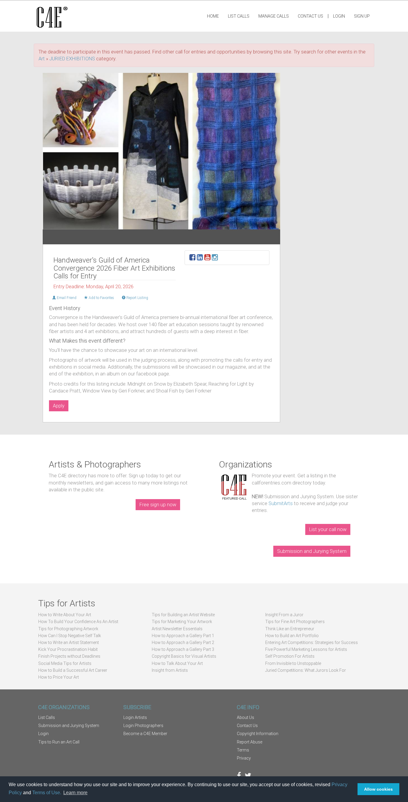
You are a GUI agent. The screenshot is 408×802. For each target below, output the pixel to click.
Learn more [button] (75, 792)
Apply (59, 406)
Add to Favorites (101, 298)
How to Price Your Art (58, 677)
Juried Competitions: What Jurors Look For (305, 670)
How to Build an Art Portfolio (292, 635)
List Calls (238, 16)
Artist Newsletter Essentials (177, 628)
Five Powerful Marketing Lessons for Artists (306, 649)
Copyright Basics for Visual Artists (184, 656)
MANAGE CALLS (273, 16)
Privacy (244, 758)
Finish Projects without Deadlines (69, 656)
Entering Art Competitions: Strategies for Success (311, 642)
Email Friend (66, 298)
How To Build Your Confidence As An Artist (78, 621)
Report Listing (136, 298)
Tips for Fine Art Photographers (295, 621)
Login (339, 16)
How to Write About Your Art (64, 614)
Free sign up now (157, 504)
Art (42, 59)
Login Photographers (143, 725)
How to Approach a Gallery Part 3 (183, 649)
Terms (243, 750)
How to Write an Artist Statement (68, 642)
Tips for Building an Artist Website (183, 614)
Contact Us (310, 16)
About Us (245, 717)
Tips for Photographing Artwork (68, 628)
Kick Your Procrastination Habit (68, 649)
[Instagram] (215, 258)
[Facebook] (192, 258)
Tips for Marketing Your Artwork (182, 621)
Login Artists (135, 717)
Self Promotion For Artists (290, 656)
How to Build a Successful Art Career (72, 670)
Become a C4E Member (145, 733)
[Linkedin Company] (200, 258)
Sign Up (362, 16)
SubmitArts (281, 503)
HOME (213, 16)
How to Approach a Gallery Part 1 (183, 635)
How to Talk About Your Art (177, 663)
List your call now (327, 529)
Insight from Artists (170, 670)
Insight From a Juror (284, 614)
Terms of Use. (46, 792)
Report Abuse (249, 742)
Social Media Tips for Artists (64, 663)
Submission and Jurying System (311, 551)
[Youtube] (207, 258)
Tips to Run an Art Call (58, 742)
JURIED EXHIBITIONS (72, 59)
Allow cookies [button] (378, 789)
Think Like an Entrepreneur (289, 628)
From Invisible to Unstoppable (293, 663)
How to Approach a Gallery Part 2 (183, 642)
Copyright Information (257, 733)
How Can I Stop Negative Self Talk (69, 635)
